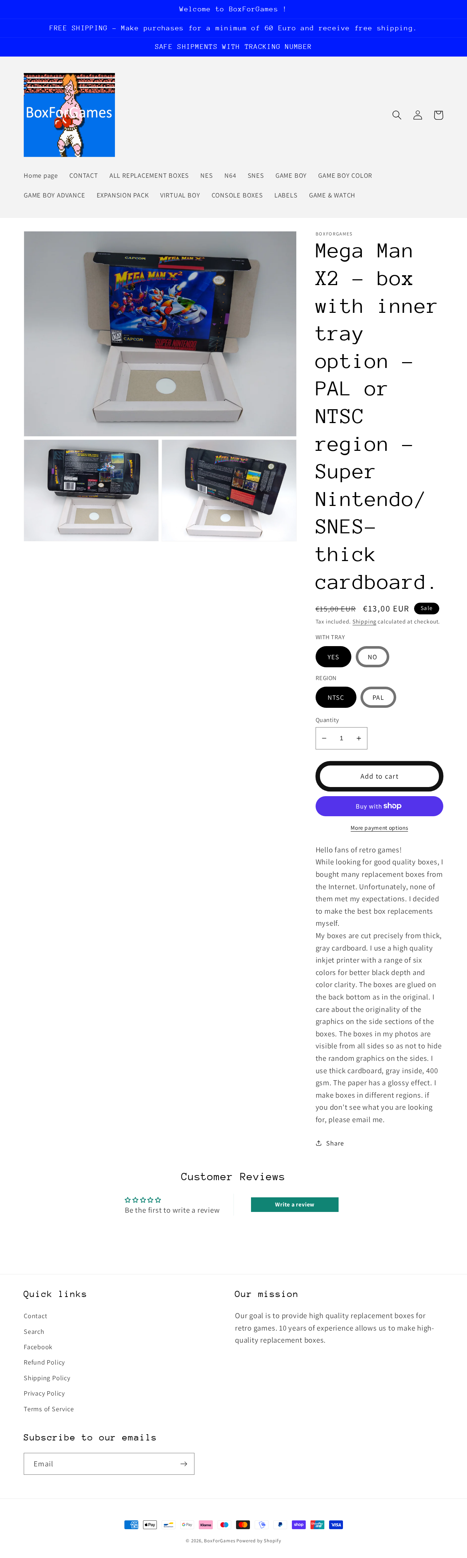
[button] (396, 115)
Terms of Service (49, 1408)
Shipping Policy (47, 1377)
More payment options (379, 827)
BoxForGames (219, 1541)
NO (373, 656)
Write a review (294, 1204)
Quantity (327, 720)
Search (34, 1331)
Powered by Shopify (258, 1541)
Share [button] (335, 1142)
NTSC (336, 696)
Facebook (38, 1346)
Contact (35, 1315)
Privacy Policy (44, 1393)
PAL (378, 696)
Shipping (364, 621)
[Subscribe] (183, 1464)
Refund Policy (44, 1362)
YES (334, 656)
